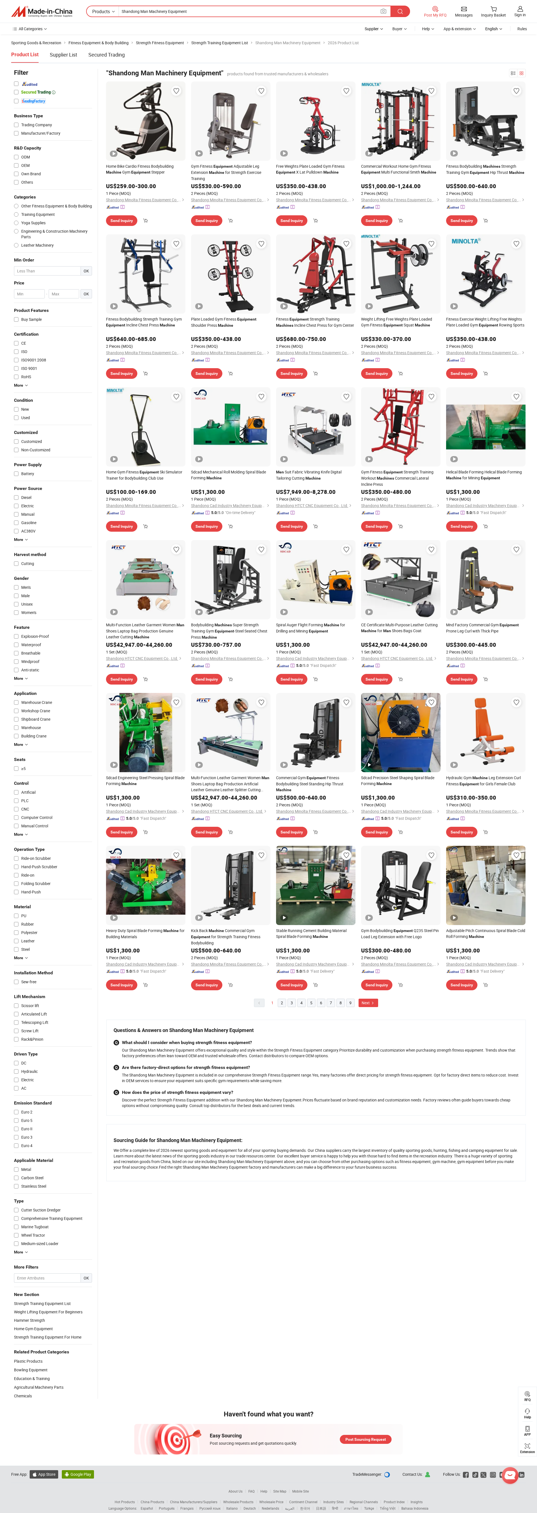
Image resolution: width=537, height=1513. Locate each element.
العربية (289, 1508)
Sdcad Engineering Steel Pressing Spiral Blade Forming (145, 780)
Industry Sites (333, 1502)
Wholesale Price (271, 1502)
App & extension (458, 28)
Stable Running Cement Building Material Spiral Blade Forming (311, 933)
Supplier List (63, 54)
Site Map (279, 1491)
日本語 (321, 1508)
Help (426, 28)
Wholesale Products (238, 1502)
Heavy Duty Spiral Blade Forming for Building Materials (145, 933)
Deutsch (250, 1508)
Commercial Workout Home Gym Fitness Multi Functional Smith (398, 169)
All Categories (31, 28)
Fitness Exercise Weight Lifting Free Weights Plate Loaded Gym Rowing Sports (485, 322)
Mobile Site (300, 1491)
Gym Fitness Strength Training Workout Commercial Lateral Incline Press (397, 478)
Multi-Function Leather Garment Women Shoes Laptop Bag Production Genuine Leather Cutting (145, 630)
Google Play (78, 1474)
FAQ (251, 1491)
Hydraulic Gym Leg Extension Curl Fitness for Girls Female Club (483, 780)
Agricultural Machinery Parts (38, 1387)
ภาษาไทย (351, 1508)
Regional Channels (364, 1502)
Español (147, 1508)
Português (167, 1508)
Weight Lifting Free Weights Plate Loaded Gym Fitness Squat (396, 322)
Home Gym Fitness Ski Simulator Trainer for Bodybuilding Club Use (144, 475)
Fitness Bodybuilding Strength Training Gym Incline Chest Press (144, 322)
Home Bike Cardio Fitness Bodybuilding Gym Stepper (140, 169)
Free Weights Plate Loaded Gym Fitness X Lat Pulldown (310, 169)
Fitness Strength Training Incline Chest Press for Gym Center (315, 322)
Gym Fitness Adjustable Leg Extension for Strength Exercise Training (226, 172)
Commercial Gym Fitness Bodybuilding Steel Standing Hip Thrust (309, 783)
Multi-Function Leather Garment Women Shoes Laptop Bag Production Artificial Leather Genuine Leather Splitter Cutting (230, 784)
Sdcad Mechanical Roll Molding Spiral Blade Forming (228, 474)
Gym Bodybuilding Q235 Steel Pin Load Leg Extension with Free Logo (400, 933)
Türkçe (369, 1508)
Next (366, 1002)
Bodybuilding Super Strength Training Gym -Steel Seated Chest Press (229, 631)
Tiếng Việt (387, 1508)
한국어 (305, 1508)
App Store (43, 1474)
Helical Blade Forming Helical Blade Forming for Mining (484, 474)
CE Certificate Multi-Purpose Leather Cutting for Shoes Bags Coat (399, 627)
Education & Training (32, 1378)
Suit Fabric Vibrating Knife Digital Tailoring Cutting (308, 475)
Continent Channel (303, 1502)
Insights (417, 1502)
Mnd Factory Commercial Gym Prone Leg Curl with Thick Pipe (482, 628)
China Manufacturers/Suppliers (193, 1502)
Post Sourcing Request (365, 1439)
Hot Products (125, 1502)
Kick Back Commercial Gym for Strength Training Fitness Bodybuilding (225, 936)
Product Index (394, 1502)
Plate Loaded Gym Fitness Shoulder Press (223, 322)
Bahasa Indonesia (414, 1508)
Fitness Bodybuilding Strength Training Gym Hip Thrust (485, 169)
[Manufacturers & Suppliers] (41, 11)
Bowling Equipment (31, 1369)
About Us (235, 1491)
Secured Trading (106, 54)
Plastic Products (28, 1361)
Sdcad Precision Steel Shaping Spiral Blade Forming (397, 780)
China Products (152, 1502)
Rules (522, 28)
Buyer (397, 28)
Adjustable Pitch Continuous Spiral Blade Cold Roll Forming (485, 933)
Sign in (520, 14)
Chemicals (23, 1395)
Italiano (232, 1508)
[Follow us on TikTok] (475, 1474)
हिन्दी (335, 1508)
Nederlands (270, 1508)
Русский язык (209, 1508)
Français (187, 1508)
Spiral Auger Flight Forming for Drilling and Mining (310, 628)
